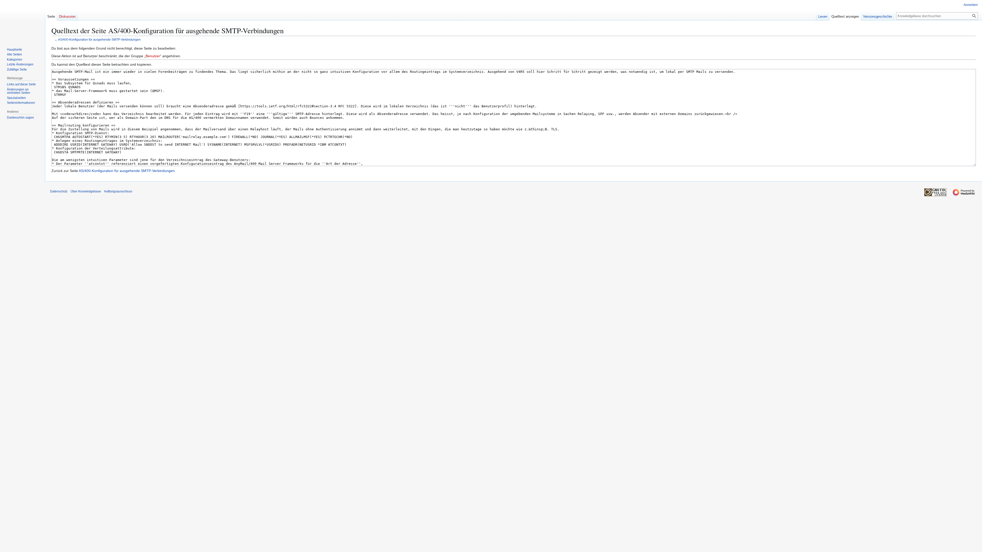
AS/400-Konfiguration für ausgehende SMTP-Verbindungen (99, 39)
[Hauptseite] (22, 20)
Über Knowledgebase (86, 191)
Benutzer (153, 56)
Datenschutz (59, 191)
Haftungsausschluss (118, 191)
